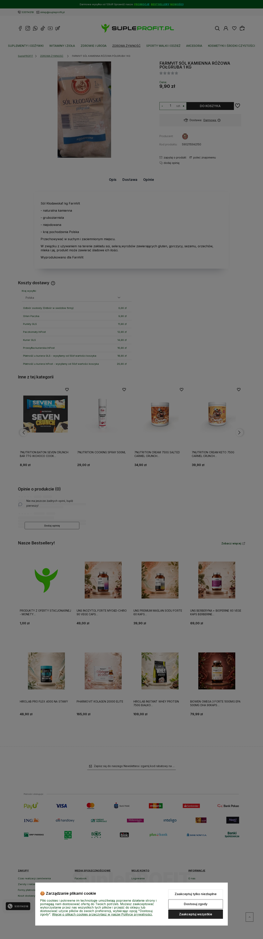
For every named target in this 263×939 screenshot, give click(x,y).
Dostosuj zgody (195, 904)
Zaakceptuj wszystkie (195, 914)
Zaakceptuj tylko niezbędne (196, 894)
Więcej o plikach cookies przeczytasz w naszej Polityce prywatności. (102, 914)
